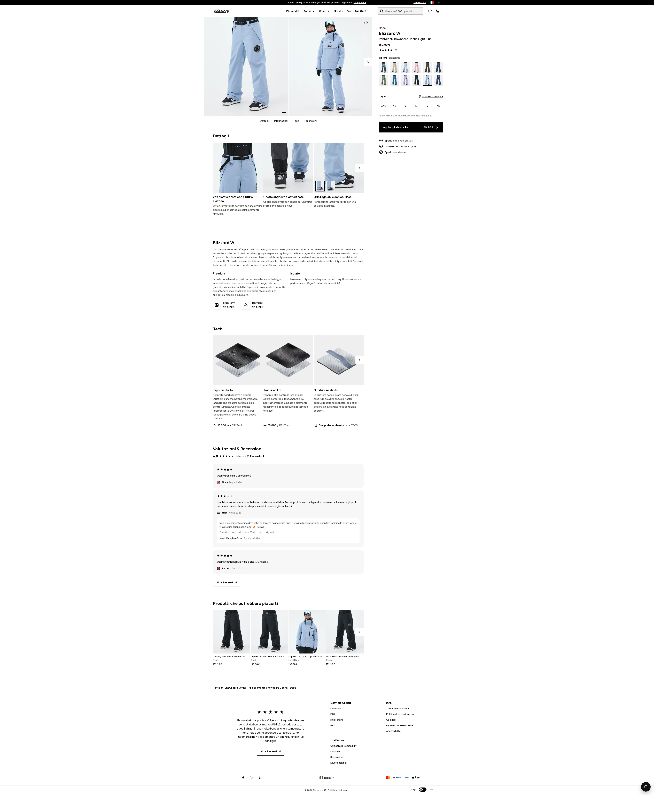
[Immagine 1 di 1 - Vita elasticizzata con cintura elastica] (238, 168)
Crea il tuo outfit (357, 11)
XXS (383, 105)
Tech (296, 120)
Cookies (391, 719)
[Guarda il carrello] (437, 11)
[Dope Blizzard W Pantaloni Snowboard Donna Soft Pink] (416, 67)
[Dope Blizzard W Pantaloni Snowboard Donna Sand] (394, 67)
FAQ (332, 714)
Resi (332, 725)
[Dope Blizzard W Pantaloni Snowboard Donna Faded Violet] (405, 80)
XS (394, 105)
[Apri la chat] (646, 787)
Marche (338, 11)
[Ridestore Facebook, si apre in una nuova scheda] (243, 777)
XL (438, 105)
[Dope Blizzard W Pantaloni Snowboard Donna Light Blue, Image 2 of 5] (330, 66)
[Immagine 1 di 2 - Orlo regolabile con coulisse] (339, 168)
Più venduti (293, 11)
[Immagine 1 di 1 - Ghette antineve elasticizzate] (288, 168)
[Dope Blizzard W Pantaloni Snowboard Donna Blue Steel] (394, 80)
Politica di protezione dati (400, 714)
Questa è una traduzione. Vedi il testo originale (247, 532)
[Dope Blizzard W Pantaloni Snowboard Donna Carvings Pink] (438, 80)
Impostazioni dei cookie (399, 725)
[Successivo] (359, 168)
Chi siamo (335, 751)
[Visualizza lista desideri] (429, 11)
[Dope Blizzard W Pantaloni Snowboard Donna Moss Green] (383, 80)
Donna (307, 11)
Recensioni (310, 120)
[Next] (368, 62)
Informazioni (281, 120)
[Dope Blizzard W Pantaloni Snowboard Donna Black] (416, 80)
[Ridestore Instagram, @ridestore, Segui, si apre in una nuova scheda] (251, 777)
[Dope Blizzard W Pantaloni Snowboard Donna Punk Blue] (383, 67)
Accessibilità (393, 731)
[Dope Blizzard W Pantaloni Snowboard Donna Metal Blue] (438, 67)
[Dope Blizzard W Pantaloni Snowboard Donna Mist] (405, 67)
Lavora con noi (338, 762)
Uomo (322, 11)
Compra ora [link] (360, 2)
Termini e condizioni (397, 708)
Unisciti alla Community (343, 745)
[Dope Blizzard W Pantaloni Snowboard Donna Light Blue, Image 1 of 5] (246, 66)
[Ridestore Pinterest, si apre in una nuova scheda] (260, 777)
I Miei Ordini (420, 2)
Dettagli (264, 120)
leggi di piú (229, 306)
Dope (293, 687)
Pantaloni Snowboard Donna (229, 687)
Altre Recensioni (226, 582)
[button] (422, 789)
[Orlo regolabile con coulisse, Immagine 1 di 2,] (320, 186)
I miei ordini (336, 719)
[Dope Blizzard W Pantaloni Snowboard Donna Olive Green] (427, 67)
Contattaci (336, 708)
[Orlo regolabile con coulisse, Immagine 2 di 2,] (330, 186)
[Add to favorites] (366, 23)
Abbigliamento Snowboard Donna (268, 687)
